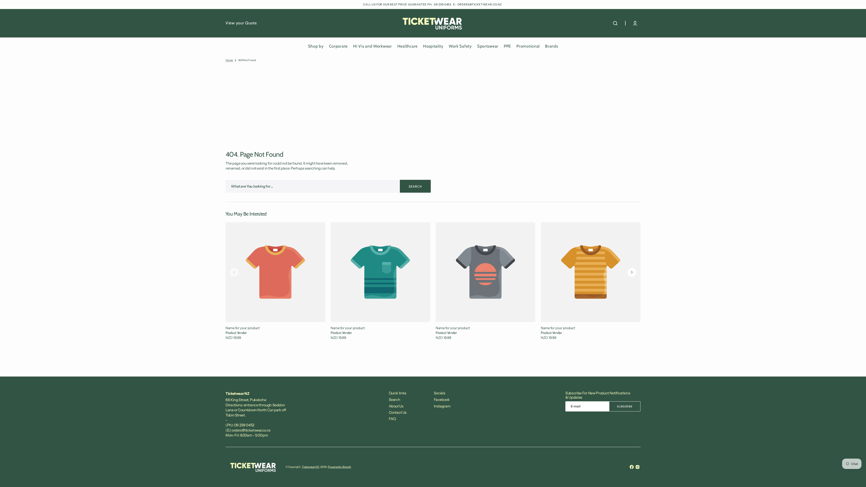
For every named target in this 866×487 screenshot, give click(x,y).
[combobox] (328, 186)
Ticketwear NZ (310, 467)
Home (229, 60)
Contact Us (398, 412)
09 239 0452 (443, 4)
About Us (396, 406)
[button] (615, 23)
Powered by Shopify (339, 467)
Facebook (442, 399)
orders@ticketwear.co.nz (479, 4)
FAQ (392, 418)
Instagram (442, 406)
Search (394, 399)
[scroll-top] (856, 477)
